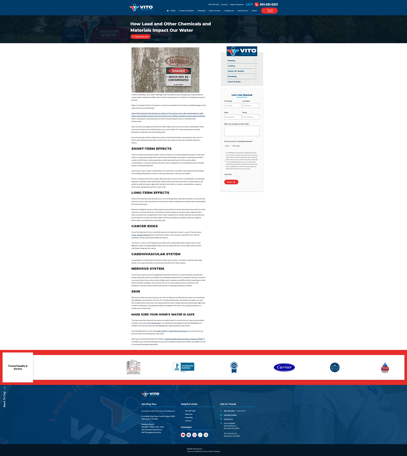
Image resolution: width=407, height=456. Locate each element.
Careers (188, 421)
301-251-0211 (229, 411)
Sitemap (217, 451)
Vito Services (156, 323)
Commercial (229, 11)
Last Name (246, 101)
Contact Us (228, 419)
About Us (188, 414)
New (227, 146)
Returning (236, 146)
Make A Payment (237, 4)
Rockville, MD (152, 411)
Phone (244, 113)
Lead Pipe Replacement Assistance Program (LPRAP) (184, 339)
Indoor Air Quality (187, 11)
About (254, 11)
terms (238, 168)
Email (226, 113)
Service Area (243, 11)
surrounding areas (168, 411)
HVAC (173, 11)
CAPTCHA (228, 174)
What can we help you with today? (236, 124)
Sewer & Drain (215, 11)
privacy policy (246, 168)
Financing (188, 417)
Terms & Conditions (194, 451)
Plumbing (201, 11)
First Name (228, 101)
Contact (224, 4)
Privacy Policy (208, 451)
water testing (161, 331)
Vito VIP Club (213, 4)
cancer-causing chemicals (140, 235)
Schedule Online (230, 415)
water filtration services (178, 331)
